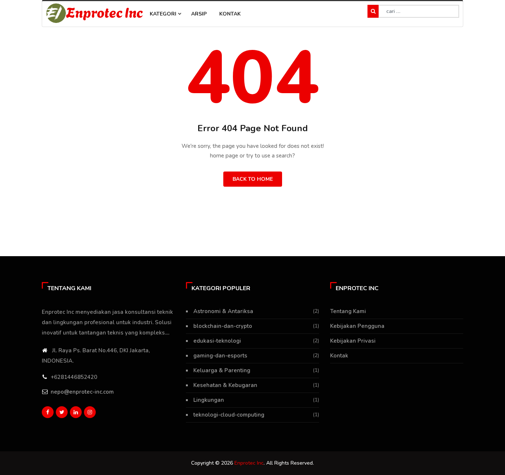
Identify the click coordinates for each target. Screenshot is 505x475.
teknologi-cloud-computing (228, 414)
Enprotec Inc (104, 12)
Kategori (164, 13)
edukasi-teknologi (217, 341)
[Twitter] (62, 412)
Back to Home (253, 179)
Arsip (199, 13)
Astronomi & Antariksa (223, 311)
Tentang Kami (348, 311)
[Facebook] (48, 412)
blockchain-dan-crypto (222, 326)
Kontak (230, 13)
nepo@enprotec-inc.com (82, 392)
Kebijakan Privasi (353, 341)
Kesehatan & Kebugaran (225, 385)
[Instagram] (90, 412)
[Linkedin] (76, 412)
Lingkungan (208, 400)
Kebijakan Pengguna (357, 326)
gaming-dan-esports (220, 355)
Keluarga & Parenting (221, 370)
